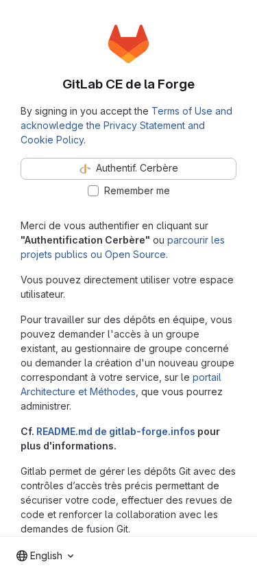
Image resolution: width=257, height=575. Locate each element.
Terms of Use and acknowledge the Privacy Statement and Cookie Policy (126, 125)
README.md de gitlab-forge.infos (115, 431)
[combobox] (44, 556)
